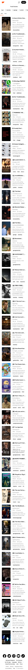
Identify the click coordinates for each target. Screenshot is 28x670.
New (6, 13)
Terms (7, 666)
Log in (23, 2)
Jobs (17, 664)
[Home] (9, 2)
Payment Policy (18, 666)
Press (21, 664)
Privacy (12, 666)
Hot (2, 13)
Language (14, 662)
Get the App (8, 662)
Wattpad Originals (10, 660)
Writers (20, 662)
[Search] (19, 2)
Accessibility (8, 668)
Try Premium (19, 660)
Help (14, 668)
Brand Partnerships (10, 664)
